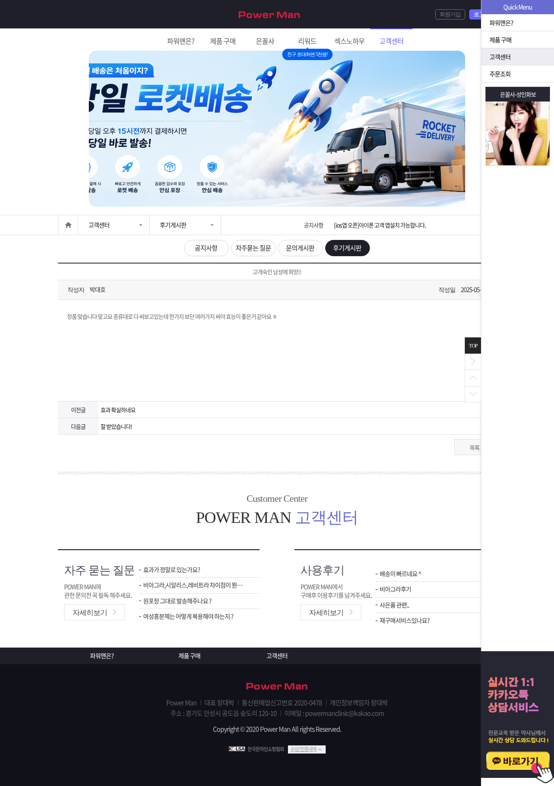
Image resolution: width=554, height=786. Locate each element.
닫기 (473, 362)
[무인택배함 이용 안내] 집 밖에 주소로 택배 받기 (384, 225)
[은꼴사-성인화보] (518, 133)
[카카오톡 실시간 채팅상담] (517, 718)
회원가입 (450, 14)
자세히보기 (90, 613)
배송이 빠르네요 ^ (400, 574)
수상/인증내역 (303, 749)
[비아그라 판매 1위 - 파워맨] (269, 14)
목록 (474, 447)
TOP (473, 346)
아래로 (473, 394)
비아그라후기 (395, 589)
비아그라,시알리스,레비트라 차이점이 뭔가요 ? (195, 585)
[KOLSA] (238, 749)
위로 (473, 378)
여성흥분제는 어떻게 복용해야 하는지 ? (188, 616)
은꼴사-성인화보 (518, 94)
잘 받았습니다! (116, 426)
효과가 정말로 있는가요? (171, 570)
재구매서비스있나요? (404, 620)
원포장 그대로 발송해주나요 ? (177, 601)
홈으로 (68, 225)
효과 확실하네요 (118, 410)
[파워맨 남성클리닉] (277, 686)
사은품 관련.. (394, 605)
